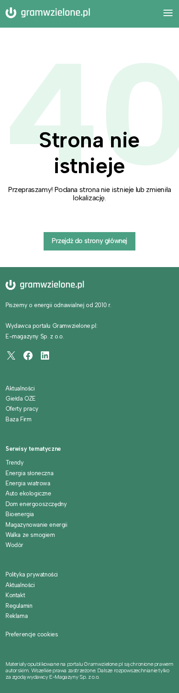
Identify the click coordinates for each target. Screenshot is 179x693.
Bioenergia (20, 514)
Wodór (14, 545)
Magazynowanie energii (36, 524)
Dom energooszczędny (36, 504)
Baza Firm (18, 419)
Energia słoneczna (29, 473)
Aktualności (20, 388)
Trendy (15, 462)
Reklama (17, 615)
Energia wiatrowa (28, 483)
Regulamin (19, 605)
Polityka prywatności (32, 574)
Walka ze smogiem (30, 534)
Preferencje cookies (32, 634)
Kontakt (15, 595)
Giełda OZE (21, 398)
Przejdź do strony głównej (89, 241)
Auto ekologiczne (28, 493)
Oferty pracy (22, 408)
